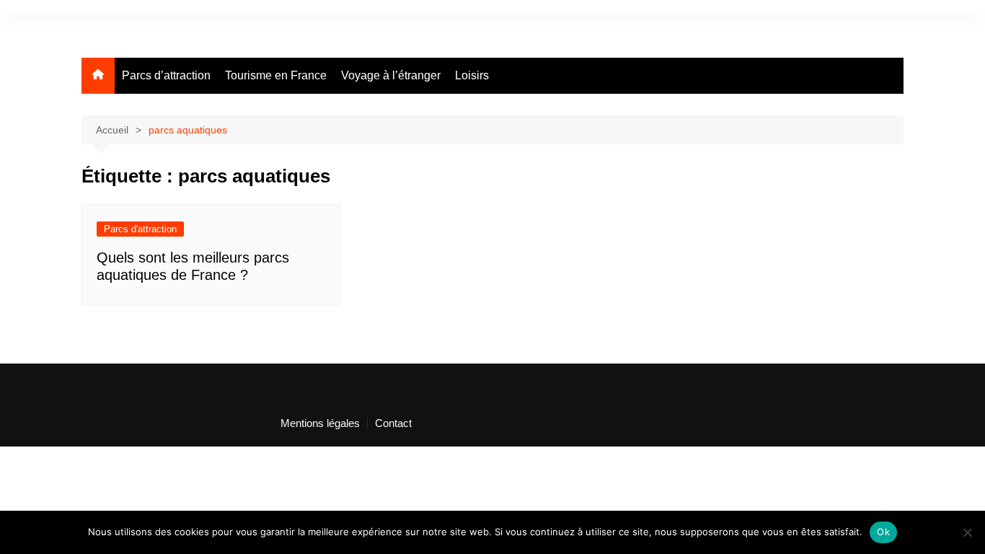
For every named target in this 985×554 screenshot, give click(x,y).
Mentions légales (320, 423)
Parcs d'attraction (140, 229)
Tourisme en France (276, 75)
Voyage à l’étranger (391, 75)
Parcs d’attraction (166, 75)
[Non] (967, 532)
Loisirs (472, 75)
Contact (393, 423)
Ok (883, 531)
